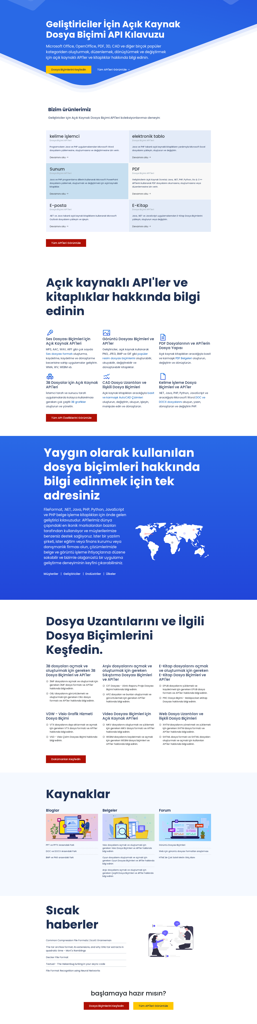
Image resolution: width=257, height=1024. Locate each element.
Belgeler (109, 810)
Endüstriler (93, 574)
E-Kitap (140, 205)
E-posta (58, 205)
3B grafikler (78, 402)
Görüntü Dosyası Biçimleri (172, 845)
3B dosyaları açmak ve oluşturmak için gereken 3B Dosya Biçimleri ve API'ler (70, 670)
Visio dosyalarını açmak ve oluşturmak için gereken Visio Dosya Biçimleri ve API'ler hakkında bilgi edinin (127, 848)
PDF (136, 169)
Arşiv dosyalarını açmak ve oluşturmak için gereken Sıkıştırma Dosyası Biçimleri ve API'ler (127, 673)
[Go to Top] (251, 1018)
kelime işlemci (65, 136)
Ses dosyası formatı (59, 354)
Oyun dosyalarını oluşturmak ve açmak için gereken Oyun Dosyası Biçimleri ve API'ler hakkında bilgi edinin (128, 860)
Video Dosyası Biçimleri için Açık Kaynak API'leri (126, 716)
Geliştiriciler (71, 574)
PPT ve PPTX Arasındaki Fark (60, 845)
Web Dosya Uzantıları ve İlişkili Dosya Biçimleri (181, 716)
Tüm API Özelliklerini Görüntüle (71, 418)
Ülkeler (111, 574)
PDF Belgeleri (183, 358)
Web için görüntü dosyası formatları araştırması (183, 851)
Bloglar (52, 810)
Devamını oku (58, 157)
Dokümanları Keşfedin (65, 759)
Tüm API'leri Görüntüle (112, 69)
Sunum (57, 169)
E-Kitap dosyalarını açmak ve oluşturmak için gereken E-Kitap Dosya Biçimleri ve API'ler (183, 673)
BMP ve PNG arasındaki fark (60, 857)
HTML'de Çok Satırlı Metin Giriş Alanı (177, 857)
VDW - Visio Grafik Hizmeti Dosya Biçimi (69, 716)
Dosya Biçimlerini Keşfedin (68, 69)
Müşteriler (51, 574)
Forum (165, 810)
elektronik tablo (148, 136)
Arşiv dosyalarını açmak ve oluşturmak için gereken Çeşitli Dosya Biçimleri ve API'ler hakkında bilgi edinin (127, 873)
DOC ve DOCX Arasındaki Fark (61, 851)
